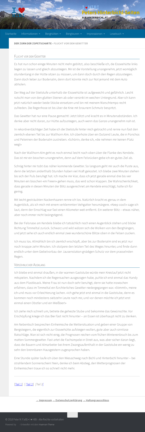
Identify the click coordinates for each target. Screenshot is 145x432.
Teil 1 (18, 384)
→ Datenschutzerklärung (67, 400)
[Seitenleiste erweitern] (4, 43)
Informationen (29, 33)
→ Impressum (44, 400)
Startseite (10, 33)
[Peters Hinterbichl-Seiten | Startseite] (18, 12)
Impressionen (94, 33)
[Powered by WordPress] (18, 424)
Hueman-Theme (46, 424)
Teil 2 (29, 384)
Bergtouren (72, 33)
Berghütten (51, 33)
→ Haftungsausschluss (96, 400)
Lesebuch (115, 33)
